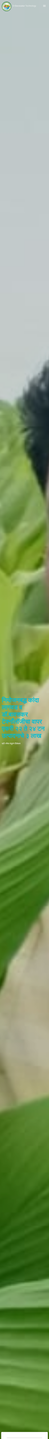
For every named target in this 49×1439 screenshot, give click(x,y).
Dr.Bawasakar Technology (24, 6)
